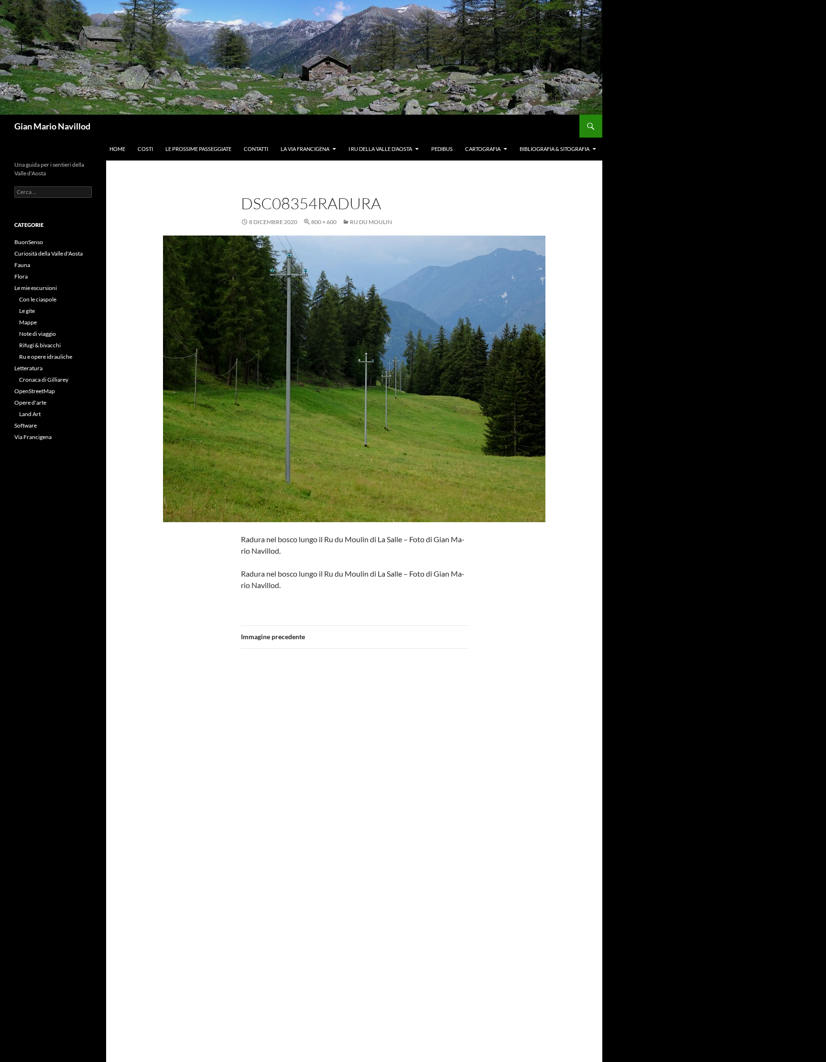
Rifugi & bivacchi (40, 345)
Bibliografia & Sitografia (554, 149)
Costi (145, 149)
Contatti (256, 149)
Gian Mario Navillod (52, 126)
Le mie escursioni (35, 287)
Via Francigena (33, 436)
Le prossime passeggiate (198, 149)
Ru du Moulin (371, 221)
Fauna (22, 264)
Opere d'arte (30, 402)
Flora (21, 276)
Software (25, 425)
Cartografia (482, 149)
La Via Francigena (305, 149)
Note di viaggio (37, 333)
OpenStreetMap (34, 391)
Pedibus (442, 149)
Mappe (28, 322)
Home (117, 149)
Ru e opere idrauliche (45, 356)
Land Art (30, 414)
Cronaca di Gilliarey (43, 379)
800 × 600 (324, 221)
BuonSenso (28, 242)
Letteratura (28, 368)
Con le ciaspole (37, 299)
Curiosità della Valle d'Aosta (48, 253)
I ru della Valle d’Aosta (380, 149)
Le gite (27, 310)
